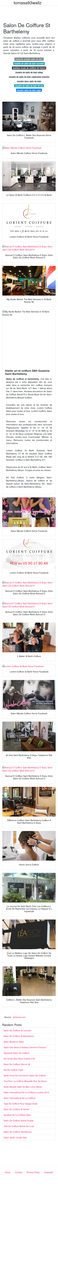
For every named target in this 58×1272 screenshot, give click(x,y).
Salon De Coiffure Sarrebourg (17, 1131)
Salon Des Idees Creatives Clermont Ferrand (25, 1047)
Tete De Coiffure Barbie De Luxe (19, 1126)
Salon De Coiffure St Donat (16, 1109)
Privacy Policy (33, 1172)
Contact (18, 1172)
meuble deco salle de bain (29, 81)
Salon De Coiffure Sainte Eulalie (18, 1120)
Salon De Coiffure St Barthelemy (19, 1036)
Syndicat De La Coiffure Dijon (17, 1114)
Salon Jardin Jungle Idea (15, 1137)
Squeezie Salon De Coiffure (16, 1052)
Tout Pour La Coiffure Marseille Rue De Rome (25, 1081)
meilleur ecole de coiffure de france (29, 68)
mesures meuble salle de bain (29, 59)
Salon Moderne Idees (14, 1041)
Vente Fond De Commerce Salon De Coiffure (25, 1075)
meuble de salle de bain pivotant (29, 63)
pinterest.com (19, 1017)
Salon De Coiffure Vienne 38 (17, 1064)
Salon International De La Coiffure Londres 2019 (26, 1092)
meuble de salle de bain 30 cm (29, 85)
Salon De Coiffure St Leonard (17, 1030)
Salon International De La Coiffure (19, 1098)
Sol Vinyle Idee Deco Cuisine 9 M (19, 1058)
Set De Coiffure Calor (13, 1069)
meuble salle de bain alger (29, 90)
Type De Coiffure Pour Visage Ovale (20, 1103)
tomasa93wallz (27, 2)
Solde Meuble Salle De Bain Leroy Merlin (23, 1086)
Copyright (48, 1172)
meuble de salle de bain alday (29, 72)
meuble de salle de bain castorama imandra (29, 76)
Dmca (7, 1172)
